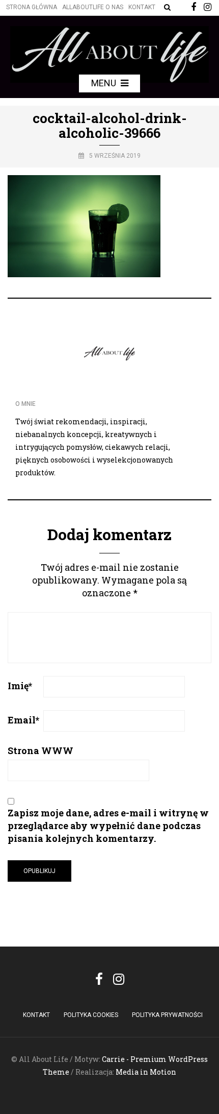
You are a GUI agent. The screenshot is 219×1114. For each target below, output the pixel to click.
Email (23, 720)
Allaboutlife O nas (92, 7)
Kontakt (141, 7)
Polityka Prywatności (167, 1015)
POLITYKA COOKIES (91, 1015)
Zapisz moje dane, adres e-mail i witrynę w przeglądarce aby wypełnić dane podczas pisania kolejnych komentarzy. (108, 825)
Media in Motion (146, 1072)
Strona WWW (40, 750)
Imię (20, 686)
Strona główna (31, 7)
